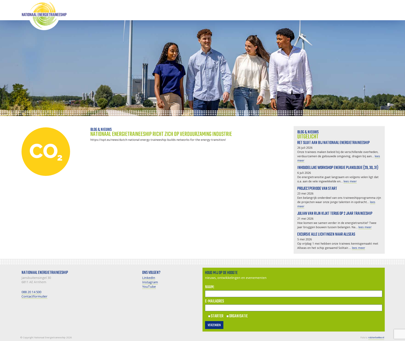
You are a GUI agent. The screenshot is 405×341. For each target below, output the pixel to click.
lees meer (350, 181)
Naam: (209, 287)
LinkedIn (148, 278)
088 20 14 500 (31, 292)
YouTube (149, 286)
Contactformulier (34, 296)
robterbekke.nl (376, 337)
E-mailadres (214, 301)
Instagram (150, 282)
